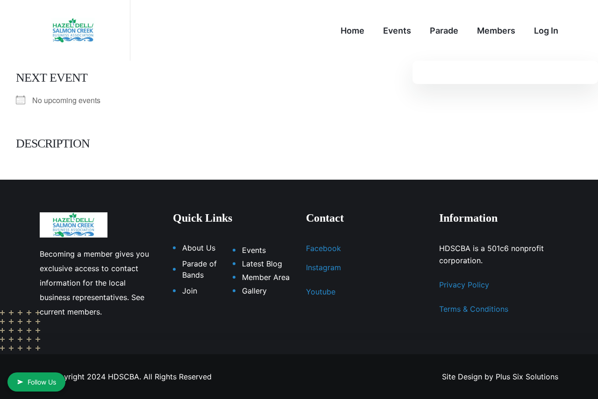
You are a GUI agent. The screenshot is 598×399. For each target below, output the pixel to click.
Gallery (254, 290)
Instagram (323, 267)
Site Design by (467, 376)
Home (352, 30)
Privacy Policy (464, 284)
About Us (198, 247)
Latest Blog (262, 263)
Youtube (320, 291)
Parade (444, 30)
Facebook (323, 248)
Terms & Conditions (473, 309)
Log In (546, 30)
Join (189, 290)
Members (496, 30)
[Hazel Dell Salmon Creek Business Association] (73, 29)
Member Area (266, 277)
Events (397, 30)
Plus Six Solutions (527, 376)
